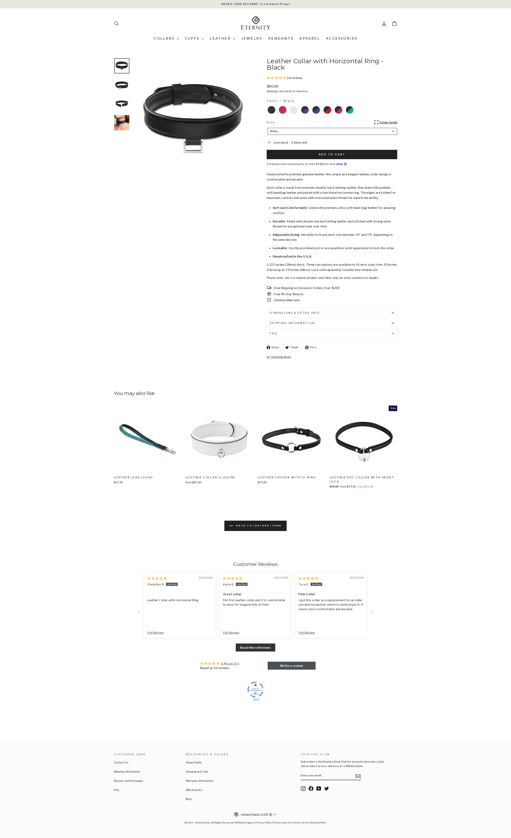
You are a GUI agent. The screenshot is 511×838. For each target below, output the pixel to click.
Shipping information (292, 323)
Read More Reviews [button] (255, 647)
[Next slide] (372, 611)
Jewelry (251, 38)
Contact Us (121, 762)
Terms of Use (301, 822)
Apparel (309, 38)
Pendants (280, 38)
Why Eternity (194, 790)
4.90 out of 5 (230, 663)
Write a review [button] (291, 665)
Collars (165, 38)
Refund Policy (318, 822)
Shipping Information (127, 771)
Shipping (272, 91)
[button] (277, 78)
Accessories (341, 38)
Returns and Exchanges (128, 780)
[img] (157, 578)
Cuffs (193, 38)
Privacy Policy (264, 822)
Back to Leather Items (258, 525)
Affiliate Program (244, 822)
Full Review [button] (155, 632)
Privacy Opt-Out (282, 822)
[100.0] (255, 690)
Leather (221, 38)
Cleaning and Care (197, 771)
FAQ (273, 333)
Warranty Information (199, 780)
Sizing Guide (193, 762)
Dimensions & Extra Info (295, 312)
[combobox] (332, 131)
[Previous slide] (139, 611)
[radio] (271, 110)
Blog (189, 798)
